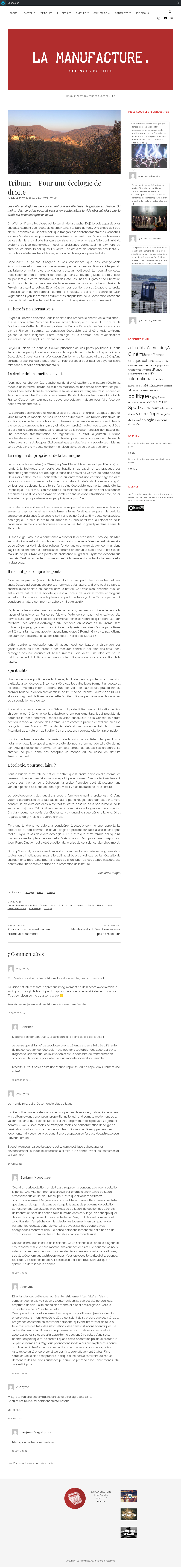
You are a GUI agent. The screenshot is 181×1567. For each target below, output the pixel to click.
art (145, 348)
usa (157, 407)
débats (131, 365)
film (143, 370)
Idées (109, 905)
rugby (153, 397)
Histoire (145, 374)
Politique (51, 892)
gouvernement (135, 374)
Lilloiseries (64, 13)
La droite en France (17, 908)
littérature (153, 385)
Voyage (162, 414)
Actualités (121, 13)
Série (142, 408)
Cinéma (137, 354)
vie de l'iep (146, 413)
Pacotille (29, 13)
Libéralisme (34, 908)
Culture (81, 13)
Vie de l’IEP (46, 13)
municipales (166, 386)
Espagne (159, 366)
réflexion (133, 402)
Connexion (13, 2)
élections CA (133, 424)
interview (158, 379)
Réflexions (142, 13)
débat (53, 905)
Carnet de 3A (158, 347)
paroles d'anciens (149, 390)
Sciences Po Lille (156, 402)
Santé (142, 402)
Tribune (150, 408)
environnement (77, 905)
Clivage (43, 905)
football (149, 370)
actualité (135, 347)
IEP (152, 373)
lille (143, 385)
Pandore (101, 1501)
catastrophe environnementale (22, 905)
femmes (137, 370)
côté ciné (159, 361)
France (157, 369)
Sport (133, 407)
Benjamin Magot (32, 1177)
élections (161, 420)
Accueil (14, 13)
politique (48, 908)
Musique (133, 390)
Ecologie (30, 892)
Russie (161, 397)
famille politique (95, 905)
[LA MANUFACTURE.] (91, 88)
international (140, 378)
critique (134, 360)
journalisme (134, 386)
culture (148, 361)
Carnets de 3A (102, 13)
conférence (155, 355)
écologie (63, 905)
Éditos (40, 892)
